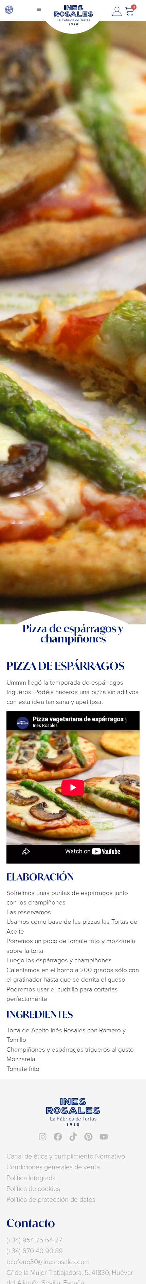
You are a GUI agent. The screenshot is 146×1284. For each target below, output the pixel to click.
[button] (39, 9)
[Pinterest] (88, 1136)
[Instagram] (42, 1136)
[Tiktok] (73, 1136)
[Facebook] (58, 1136)
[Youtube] (103, 1136)
